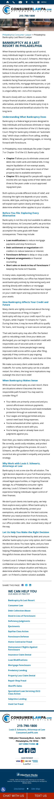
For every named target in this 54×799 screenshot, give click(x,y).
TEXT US (41, 796)
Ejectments (14, 626)
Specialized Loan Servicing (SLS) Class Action (24, 692)
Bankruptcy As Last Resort (21, 600)
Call (14, 2)
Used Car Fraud (15, 704)
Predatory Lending (17, 670)
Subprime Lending (17, 699)
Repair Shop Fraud (17, 680)
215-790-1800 (27, 15)
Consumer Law (15, 605)
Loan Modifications (17, 660)
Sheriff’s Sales (15, 686)
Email (20, 2)
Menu (43, 2)
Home (8, 2)
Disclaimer (19, 789)
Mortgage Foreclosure (19, 665)
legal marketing (32, 781)
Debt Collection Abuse (19, 610)
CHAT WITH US (13, 796)
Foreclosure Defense (18, 636)
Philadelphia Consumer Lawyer (17, 34)
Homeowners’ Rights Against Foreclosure (22, 648)
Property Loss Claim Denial (21, 675)
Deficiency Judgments (19, 621)
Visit (26, 2)
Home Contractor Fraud (20, 641)
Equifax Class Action (18, 631)
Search (32, 2)
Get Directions (27, 744)
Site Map (35, 789)
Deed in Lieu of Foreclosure (21, 615)
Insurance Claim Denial (19, 654)
